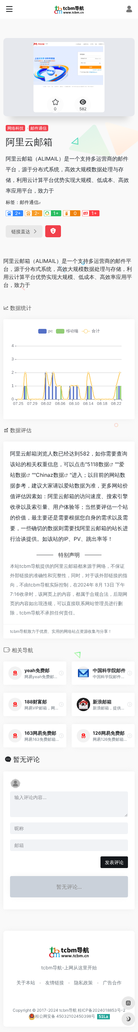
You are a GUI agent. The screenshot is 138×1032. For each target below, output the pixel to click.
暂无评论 (26, 759)
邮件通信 (38, 128)
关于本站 (25, 982)
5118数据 (98, 464)
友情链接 (54, 982)
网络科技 (15, 128)
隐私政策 (83, 982)
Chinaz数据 (50, 475)
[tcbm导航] (69, 9)
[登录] (129, 9)
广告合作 (112, 982)
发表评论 (114, 862)
